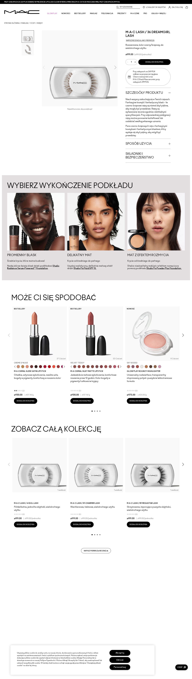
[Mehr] (110, 366)
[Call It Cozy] (22, 366)
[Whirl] (92, 366)
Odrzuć (120, 660)
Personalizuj (120, 667)
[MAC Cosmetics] (22, 12)
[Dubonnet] (40, 366)
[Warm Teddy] (88, 366)
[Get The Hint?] (114, 366)
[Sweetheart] (58, 366)
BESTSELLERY (80, 13)
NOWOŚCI (66, 13)
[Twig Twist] (101, 366)
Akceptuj (120, 653)
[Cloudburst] (146, 366)
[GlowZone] (150, 366)
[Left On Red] (49, 366)
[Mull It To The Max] (79, 366)
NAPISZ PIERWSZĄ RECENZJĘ (96, 551)
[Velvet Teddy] (74, 366)
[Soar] (97, 366)
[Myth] (27, 366)
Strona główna (11, 23)
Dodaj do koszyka (154, 62)
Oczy (32, 23)
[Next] (64, 367)
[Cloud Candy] (137, 366)
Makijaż (24, 23)
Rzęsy (40, 23)
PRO (145, 13)
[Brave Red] (45, 366)
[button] (181, 667)
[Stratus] (159, 366)
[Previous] (15, 367)
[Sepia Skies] (155, 366)
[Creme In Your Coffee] (31, 366)
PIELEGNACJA (107, 13)
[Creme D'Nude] (18, 366)
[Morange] (54, 366)
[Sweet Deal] (105, 366)
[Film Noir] (36, 366)
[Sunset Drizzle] (133, 366)
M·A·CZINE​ (134, 13)
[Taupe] (83, 366)
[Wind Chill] (142, 366)
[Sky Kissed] (128, 366)
